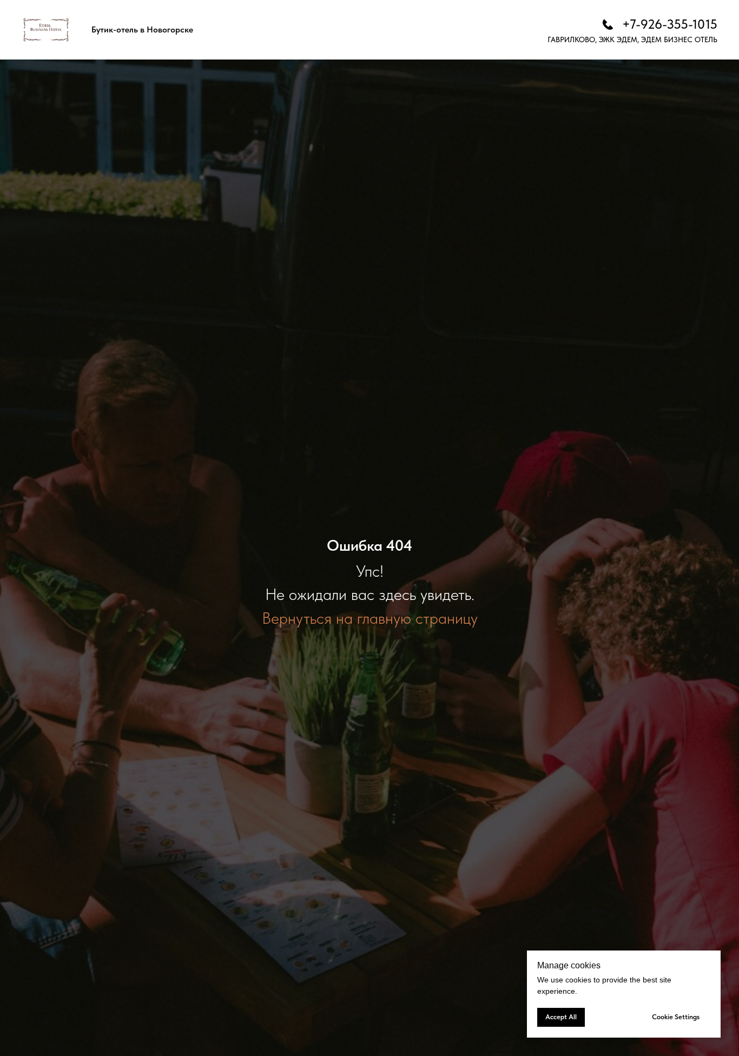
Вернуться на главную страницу (370, 618)
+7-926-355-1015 (669, 24)
